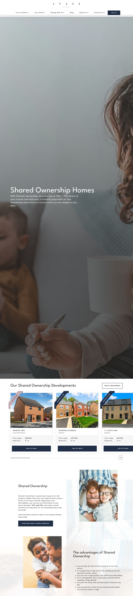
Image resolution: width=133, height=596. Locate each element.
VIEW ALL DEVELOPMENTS (112, 385)
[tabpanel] (31, 423)
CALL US (114, 12)
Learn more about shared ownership (35, 523)
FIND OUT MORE (31, 448)
